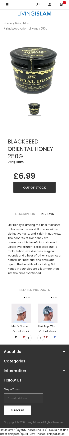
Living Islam (16, 162)
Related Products (34, 290)
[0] (61, 4)
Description (25, 214)
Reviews (47, 214)
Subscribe (17, 410)
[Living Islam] (34, 14)
